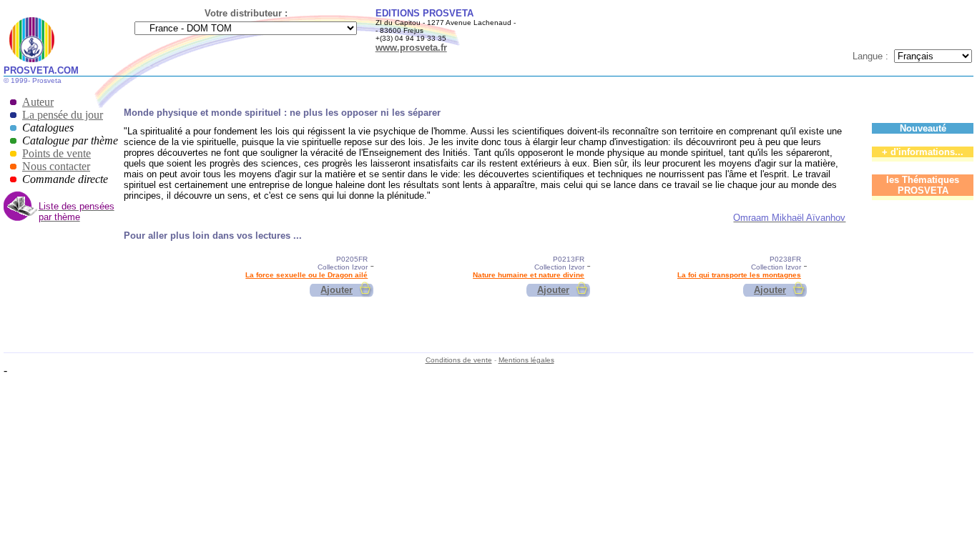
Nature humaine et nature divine (528, 275)
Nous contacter (56, 166)
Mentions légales (526, 360)
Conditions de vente (459, 360)
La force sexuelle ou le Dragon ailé (306, 275)
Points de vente (56, 153)
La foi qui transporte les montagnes (739, 275)
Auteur (38, 102)
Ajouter (336, 290)
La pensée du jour (62, 115)
